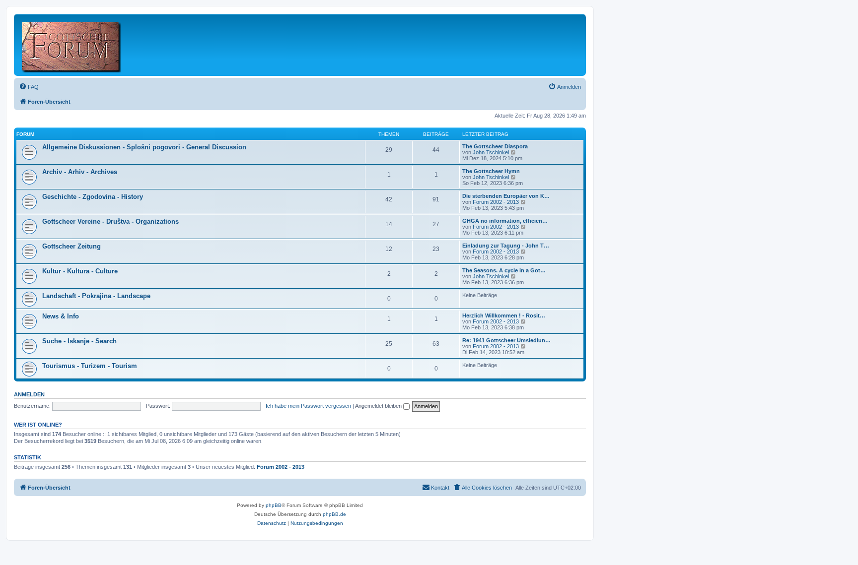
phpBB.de (334, 514)
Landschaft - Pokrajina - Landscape (96, 296)
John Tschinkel (491, 152)
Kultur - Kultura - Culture (80, 271)
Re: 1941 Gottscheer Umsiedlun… (506, 340)
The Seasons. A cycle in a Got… (504, 270)
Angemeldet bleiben (379, 406)
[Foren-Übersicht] (71, 44)
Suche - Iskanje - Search (79, 341)
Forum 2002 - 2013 (496, 202)
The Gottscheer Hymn (491, 171)
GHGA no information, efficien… (505, 221)
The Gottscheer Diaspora (495, 146)
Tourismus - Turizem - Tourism (89, 366)
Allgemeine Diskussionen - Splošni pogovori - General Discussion (144, 147)
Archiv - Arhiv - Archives (79, 172)
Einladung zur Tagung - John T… (505, 246)
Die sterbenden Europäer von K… (506, 196)
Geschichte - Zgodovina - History (92, 196)
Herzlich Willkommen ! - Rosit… (503, 315)
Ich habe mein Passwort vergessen (308, 406)
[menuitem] (29, 87)
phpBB (274, 505)
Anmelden (29, 394)
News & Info (60, 316)
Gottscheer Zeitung (71, 246)
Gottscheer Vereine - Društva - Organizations (110, 221)
